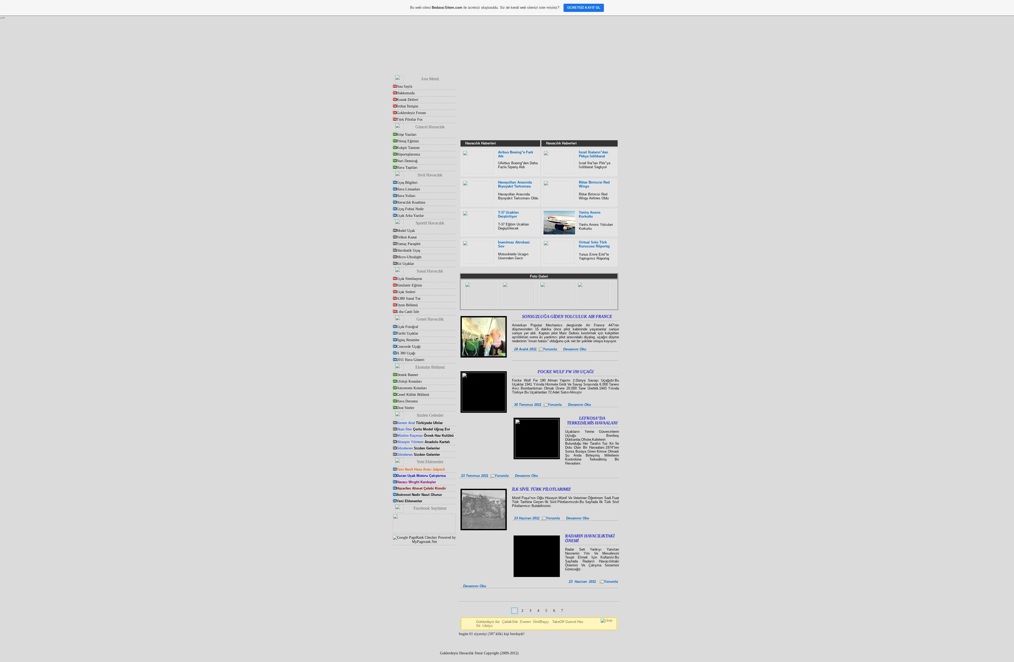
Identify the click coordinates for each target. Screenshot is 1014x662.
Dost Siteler (405, 408)
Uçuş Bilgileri (407, 183)
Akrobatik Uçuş (408, 250)
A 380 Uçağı (406, 353)
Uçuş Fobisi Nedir (410, 209)
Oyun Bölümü (407, 305)
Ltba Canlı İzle (408, 312)
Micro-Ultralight (409, 257)
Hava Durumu (407, 401)
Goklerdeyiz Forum (411, 113)
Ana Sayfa (404, 86)
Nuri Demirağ (407, 161)
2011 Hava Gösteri (410, 360)
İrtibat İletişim (407, 106)
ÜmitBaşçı (541, 622)
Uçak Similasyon (409, 279)
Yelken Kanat (407, 237)
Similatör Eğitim (409, 285)
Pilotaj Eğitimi (408, 141)
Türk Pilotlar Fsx (409, 119)
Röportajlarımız (408, 154)
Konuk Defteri (407, 100)
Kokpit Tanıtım (408, 148)
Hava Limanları (408, 189)
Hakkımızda (406, 93)
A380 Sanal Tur (409, 299)
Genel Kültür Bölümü (413, 395)
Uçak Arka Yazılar (410, 216)
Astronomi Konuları (412, 388)
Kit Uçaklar (405, 264)
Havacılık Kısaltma (411, 202)
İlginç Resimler (408, 340)
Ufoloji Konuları (409, 381)
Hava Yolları (406, 196)
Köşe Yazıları (406, 135)
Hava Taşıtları (407, 168)
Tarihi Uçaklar (407, 333)
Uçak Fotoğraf (407, 327)
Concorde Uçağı (409, 347)
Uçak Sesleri (406, 292)
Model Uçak (406, 231)
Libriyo (487, 626)
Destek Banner (407, 375)
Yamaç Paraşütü (408, 244)
